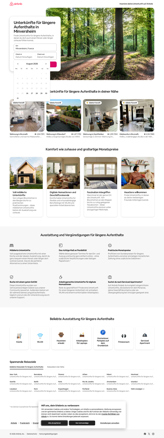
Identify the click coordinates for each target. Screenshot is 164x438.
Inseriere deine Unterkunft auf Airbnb (136, 4)
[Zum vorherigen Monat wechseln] (18, 64)
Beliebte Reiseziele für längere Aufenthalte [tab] (26, 367)
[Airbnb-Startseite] (16, 4)
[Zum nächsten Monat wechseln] (46, 64)
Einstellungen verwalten (109, 423)
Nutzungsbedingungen (48, 434)
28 (37, 93)
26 (27, 93)
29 (41, 93)
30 (46, 93)
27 (32, 93)
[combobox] (35, 48)
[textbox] (24, 56)
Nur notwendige (82, 423)
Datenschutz (32, 434)
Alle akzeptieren (54, 423)
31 (18, 98)
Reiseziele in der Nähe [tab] (55, 367)
